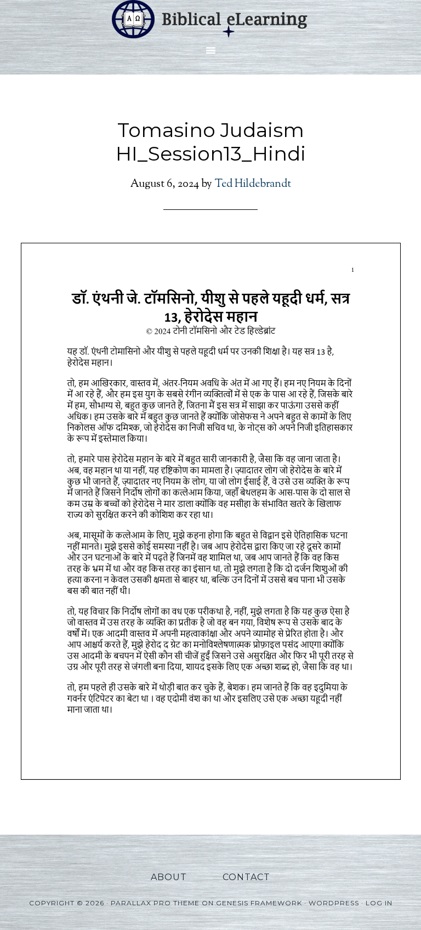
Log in (379, 903)
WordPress (334, 903)
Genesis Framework (259, 903)
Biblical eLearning (210, 19)
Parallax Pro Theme (155, 903)
